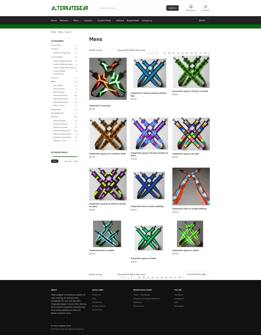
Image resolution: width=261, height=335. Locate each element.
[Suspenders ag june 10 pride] (191, 134)
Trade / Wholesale (141, 294)
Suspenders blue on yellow (101, 250)
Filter (55, 161)
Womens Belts (59, 120)
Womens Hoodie (60, 127)
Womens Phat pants (61, 130)
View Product (108, 114)
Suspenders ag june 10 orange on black (107, 153)
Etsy (176, 302)
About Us (96, 294)
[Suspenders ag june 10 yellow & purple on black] (108, 184)
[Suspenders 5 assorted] (108, 79)
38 (205, 53)
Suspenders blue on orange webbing (189, 208)
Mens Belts (58, 85)
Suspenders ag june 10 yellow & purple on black (107, 205)
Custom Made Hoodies (63, 64)
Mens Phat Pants (60, 95)
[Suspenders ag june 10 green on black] (191, 72)
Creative (54, 49)
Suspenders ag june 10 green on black (190, 91)
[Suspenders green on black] (149, 238)
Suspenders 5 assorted (100, 105)
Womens (54, 116)
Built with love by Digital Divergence (67, 329)
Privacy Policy (98, 306)
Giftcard (54, 78)
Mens (60, 32)
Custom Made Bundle (62, 61)
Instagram (179, 298)
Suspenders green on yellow (185, 250)
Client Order (56, 45)
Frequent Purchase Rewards (146, 298)
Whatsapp (179, 306)
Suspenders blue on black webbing (147, 206)
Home (53, 32)
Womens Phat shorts (62, 134)
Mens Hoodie (59, 92)
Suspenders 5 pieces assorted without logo (149, 94)
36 (196, 53)
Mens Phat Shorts (60, 99)
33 (182, 53)
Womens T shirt (60, 140)
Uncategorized (57, 113)
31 (174, 53)
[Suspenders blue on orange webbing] (191, 186)
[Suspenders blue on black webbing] (149, 185)
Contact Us (97, 309)
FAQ (94, 298)
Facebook (178, 294)
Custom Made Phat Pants (63, 67)
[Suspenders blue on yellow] (108, 234)
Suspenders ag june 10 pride (185, 153)
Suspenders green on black (143, 258)
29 (165, 53)
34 (187, 53)
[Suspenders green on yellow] (191, 234)
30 (169, 53)
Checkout (205, 10)
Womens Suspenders (62, 137)
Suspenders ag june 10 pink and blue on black (149, 154)
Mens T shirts (59, 105)
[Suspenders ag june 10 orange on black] (108, 134)
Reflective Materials (62, 53)
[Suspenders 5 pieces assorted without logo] (149, 73)
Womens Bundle (60, 124)
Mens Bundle (59, 88)
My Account (191, 10)
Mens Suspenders (61, 102)
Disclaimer (97, 302)
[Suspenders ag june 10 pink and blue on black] (149, 134)
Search (173, 8)
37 (200, 53)
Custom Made (57, 57)
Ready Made (56, 109)
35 (191, 53)
